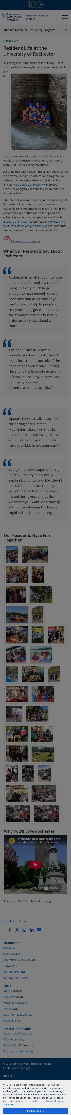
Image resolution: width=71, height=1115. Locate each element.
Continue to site (35, 1110)
